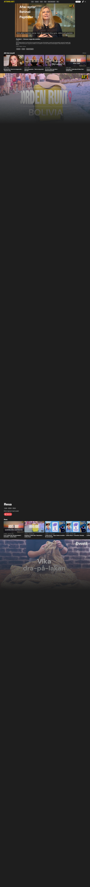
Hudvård (18, 49)
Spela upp (9, 514)
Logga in (78, 1)
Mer (57, 1)
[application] (45, 20)
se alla (84, 53)
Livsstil (23, 49)
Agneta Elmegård (30, 49)
